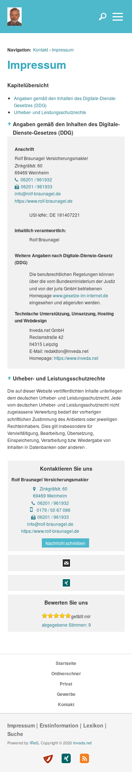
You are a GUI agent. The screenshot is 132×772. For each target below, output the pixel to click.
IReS (34, 743)
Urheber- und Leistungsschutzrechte (50, 112)
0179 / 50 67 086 (53, 510)
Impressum (63, 49)
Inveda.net (82, 743)
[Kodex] (47, 759)
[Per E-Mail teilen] (66, 562)
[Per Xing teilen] (66, 582)
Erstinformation (59, 725)
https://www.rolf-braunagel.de (50, 531)
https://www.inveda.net (76, 358)
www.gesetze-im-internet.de (80, 295)
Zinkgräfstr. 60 (53, 488)
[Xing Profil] (66, 758)
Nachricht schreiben (65, 543)
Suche (15, 733)
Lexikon (93, 725)
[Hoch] (9, 124)
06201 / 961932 (36, 179)
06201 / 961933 (36, 186)
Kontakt (40, 49)
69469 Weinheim (50, 495)
